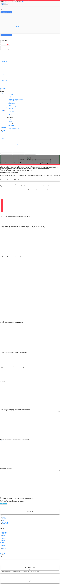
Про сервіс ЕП (10, 119)
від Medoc (32, 153)
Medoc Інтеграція (10, 97)
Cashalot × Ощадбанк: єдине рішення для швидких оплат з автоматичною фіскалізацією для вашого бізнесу (15, 409)
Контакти (3, 130)
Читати (1, 440)
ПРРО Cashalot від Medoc (5, 526)
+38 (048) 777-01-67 (3, 88)
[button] (2, 91)
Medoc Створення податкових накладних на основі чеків (16, 101)
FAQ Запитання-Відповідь (12, 106)
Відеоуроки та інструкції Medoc (6, 153)
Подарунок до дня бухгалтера (4, 497)
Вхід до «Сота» (10, 112)
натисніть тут (23, 1)
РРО (1, 524)
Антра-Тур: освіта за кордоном (6, 12)
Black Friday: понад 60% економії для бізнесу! (6, 468)
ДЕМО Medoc (2, 542)
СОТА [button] (3, 110)
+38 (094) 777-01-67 (3, 55)
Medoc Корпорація (11, 96)
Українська (17, 26)
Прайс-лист (11, 103)
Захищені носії (4, 127)
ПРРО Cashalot (10, 108)
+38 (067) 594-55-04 (4, 80)
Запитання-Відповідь (5, 544)
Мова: (3, 20)
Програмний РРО (4, 107)
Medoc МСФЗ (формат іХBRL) (12, 100)
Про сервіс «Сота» (11, 111)
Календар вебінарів (4, 529)
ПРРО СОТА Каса (11, 109)
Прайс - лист (10, 121)
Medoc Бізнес (10, 95)
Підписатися (3, 503)
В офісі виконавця (11, 125)
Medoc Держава (10, 94)
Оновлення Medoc (5, 44)
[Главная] (2, 39)
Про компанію (4, 131)
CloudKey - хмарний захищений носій (13, 128)
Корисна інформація (5, 129)
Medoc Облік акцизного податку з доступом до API (15, 99)
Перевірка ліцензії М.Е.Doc (5, 46)
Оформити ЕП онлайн (11, 126)
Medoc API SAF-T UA (5, 523)
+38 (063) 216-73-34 (4, 61)
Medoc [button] (3, 93)
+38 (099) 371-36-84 (4, 74)
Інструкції (9, 105)
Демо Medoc (10, 104)
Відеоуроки (10, 114)
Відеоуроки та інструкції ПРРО (19, 153)
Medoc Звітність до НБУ (5, 522)
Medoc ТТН (10, 102)
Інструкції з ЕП (10, 120)
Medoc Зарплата (4, 518)
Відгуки (3, 549)
